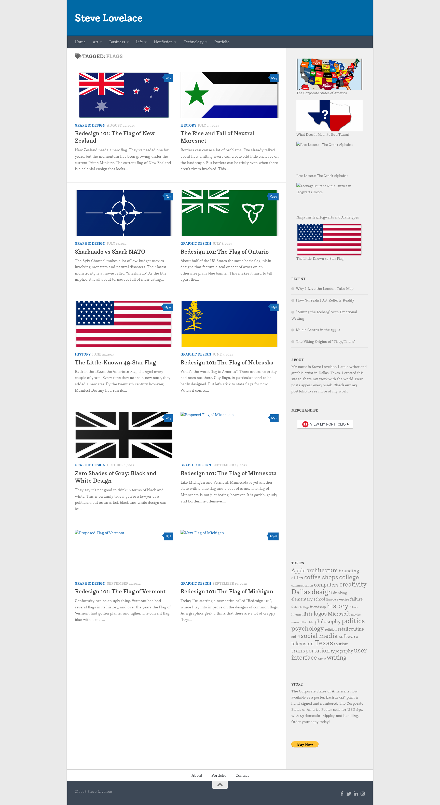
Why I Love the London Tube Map (324, 288)
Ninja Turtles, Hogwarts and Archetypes (327, 217)
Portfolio (221, 41)
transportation (310, 650)
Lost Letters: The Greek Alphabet (322, 175)
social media (319, 635)
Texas (324, 642)
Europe (331, 599)
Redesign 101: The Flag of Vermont (120, 591)
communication (302, 585)
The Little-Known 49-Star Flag (115, 362)
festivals (296, 607)
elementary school (308, 599)
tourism (341, 643)
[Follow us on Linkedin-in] (355, 793)
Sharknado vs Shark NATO (110, 251)
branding (349, 570)
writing (336, 657)
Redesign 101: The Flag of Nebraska (227, 362)
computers (326, 584)
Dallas (301, 591)
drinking (340, 592)
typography (342, 650)
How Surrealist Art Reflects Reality (325, 300)
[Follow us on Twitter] (349, 793)
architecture (322, 570)
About (196, 775)
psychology (307, 628)
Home (80, 41)
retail (343, 629)
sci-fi (295, 636)
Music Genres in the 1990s (318, 330)
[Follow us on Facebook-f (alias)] (342, 793)
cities (297, 578)
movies (356, 614)
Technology (193, 41)
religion (331, 629)
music (295, 622)
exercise (343, 599)
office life (307, 622)
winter (322, 658)
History (188, 125)
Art (95, 41)
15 (275, 196)
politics (353, 620)
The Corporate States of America (321, 93)
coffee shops (321, 577)
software (348, 636)
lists (308, 614)
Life (139, 41)
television (302, 643)
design (322, 591)
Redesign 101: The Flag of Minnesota (229, 473)
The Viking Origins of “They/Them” (325, 341)
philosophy (327, 621)
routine (356, 629)
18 (275, 536)
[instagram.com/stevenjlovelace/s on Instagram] (362, 793)
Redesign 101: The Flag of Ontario (225, 251)
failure (356, 599)
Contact (242, 775)
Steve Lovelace (108, 17)
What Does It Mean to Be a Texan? (322, 134)
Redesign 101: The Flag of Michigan (227, 591)
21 (169, 307)
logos (320, 613)
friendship (318, 607)
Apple (298, 570)
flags (306, 607)
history (338, 605)
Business (117, 41)
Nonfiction (163, 41)
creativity (353, 584)
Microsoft (339, 613)
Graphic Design (90, 125)
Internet (296, 614)
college (349, 577)
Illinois (354, 607)
